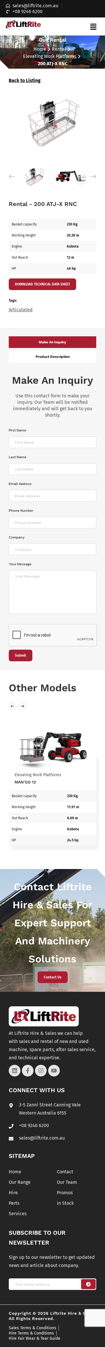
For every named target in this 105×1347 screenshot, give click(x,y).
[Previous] (12, 177)
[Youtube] (54, 1070)
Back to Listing (25, 80)
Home (40, 49)
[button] (93, 26)
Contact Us (53, 977)
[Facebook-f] (28, 1070)
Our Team (67, 1182)
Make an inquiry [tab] (52, 342)
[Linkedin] (14, 1070)
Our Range (20, 1182)
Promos (65, 1192)
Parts (14, 1203)
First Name (17, 430)
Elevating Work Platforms (49, 56)
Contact (65, 1171)
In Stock (65, 1203)
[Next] (93, 177)
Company (16, 537)
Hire (13, 1192)
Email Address (20, 483)
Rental (59, 49)
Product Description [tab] (53, 357)
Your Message (20, 564)
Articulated (21, 309)
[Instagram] (41, 1070)
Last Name (17, 457)
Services (18, 1213)
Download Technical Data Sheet (42, 284)
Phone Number (21, 510)
